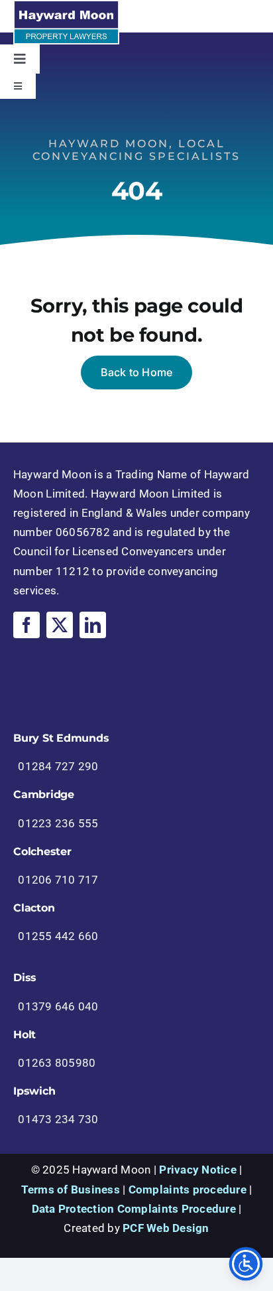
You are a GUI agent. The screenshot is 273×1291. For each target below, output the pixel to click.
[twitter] (59, 625)
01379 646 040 (58, 1006)
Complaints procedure (187, 1189)
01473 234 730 (58, 1119)
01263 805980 (56, 1062)
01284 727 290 (58, 766)
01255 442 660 (58, 936)
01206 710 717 (58, 879)
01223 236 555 (58, 823)
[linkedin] (93, 625)
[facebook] (26, 625)
